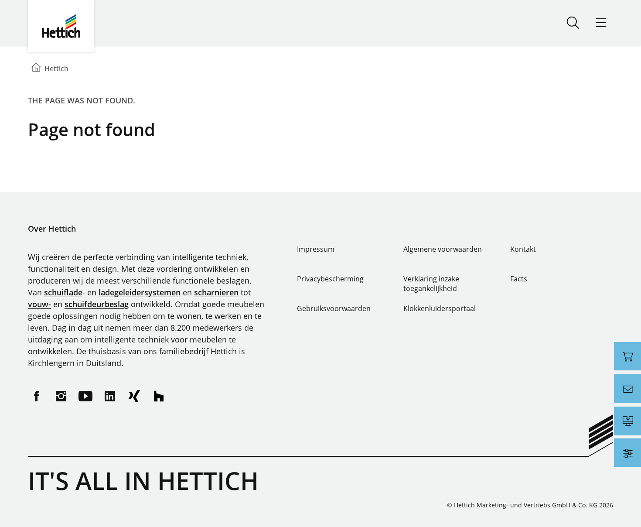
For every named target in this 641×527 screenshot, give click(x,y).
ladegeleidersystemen (140, 292)
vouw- (39, 304)
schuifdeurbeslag (97, 304)
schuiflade (63, 292)
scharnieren (216, 292)
